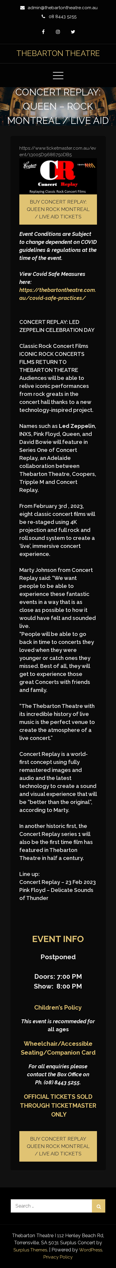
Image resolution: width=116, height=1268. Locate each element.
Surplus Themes (30, 1250)
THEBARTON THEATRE (58, 53)
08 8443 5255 (62, 16)
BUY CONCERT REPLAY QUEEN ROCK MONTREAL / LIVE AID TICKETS (58, 1146)
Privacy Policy (58, 1257)
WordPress (90, 1250)
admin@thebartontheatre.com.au (63, 7)
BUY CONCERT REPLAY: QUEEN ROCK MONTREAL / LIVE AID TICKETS (58, 209)
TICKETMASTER (73, 1105)
